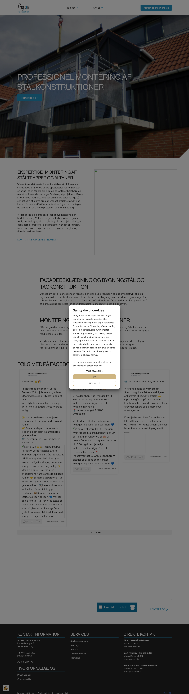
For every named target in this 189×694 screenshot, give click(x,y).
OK (94, 377)
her (99, 365)
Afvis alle (94, 383)
